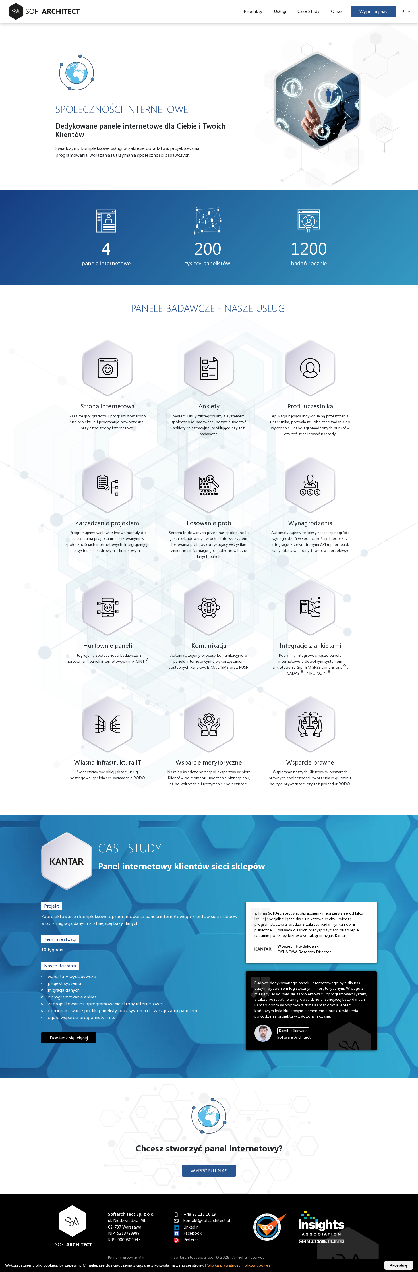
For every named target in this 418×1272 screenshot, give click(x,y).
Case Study (308, 11)
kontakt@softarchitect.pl (206, 1220)
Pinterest (191, 1239)
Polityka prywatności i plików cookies (237, 1265)
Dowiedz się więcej (69, 1038)
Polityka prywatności (126, 1257)
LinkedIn (191, 1227)
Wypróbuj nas (373, 11)
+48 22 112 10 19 (199, 1214)
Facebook (192, 1233)
